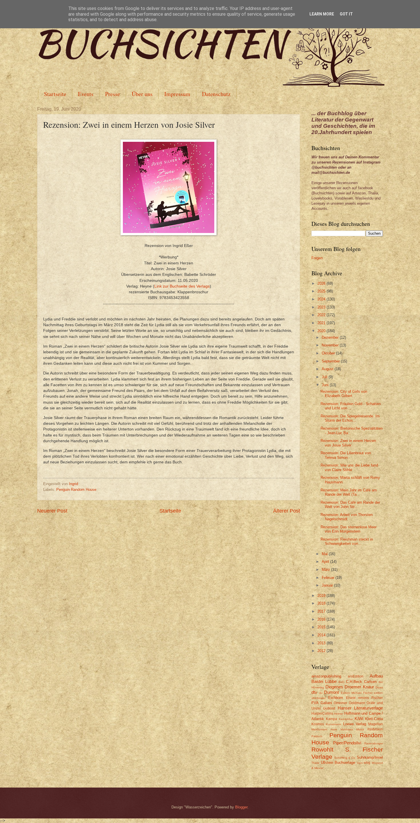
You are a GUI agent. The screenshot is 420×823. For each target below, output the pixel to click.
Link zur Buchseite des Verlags (182, 286)
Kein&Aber (346, 719)
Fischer (377, 698)
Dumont (331, 692)
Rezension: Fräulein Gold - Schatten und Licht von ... (351, 406)
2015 (322, 627)
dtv (314, 692)
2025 (322, 291)
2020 (322, 331)
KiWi (359, 718)
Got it (346, 14)
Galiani (326, 703)
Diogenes (334, 686)
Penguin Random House (76, 489)
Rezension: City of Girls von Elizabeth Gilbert (344, 393)
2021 (322, 323)
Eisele (351, 698)
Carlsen (370, 681)
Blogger (241, 807)
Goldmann (357, 703)
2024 (322, 299)
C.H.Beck (354, 681)
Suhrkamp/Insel (370, 757)
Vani (360, 762)
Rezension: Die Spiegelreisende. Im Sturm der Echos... (350, 418)
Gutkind (329, 708)
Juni (326, 385)
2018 (322, 603)
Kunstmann (333, 724)
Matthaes (347, 729)
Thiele (315, 762)
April (326, 561)
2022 (322, 315)
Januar (328, 585)
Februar (328, 577)
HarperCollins (322, 713)
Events (85, 94)
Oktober (329, 353)
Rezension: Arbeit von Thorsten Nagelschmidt (347, 517)
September (331, 361)
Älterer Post (286, 511)
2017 (322, 611)
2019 (322, 595)
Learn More (321, 14)
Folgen (317, 258)
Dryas (379, 687)
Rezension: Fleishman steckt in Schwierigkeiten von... (347, 541)
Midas (360, 729)
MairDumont (319, 729)
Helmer (338, 713)
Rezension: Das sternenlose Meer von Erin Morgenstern (349, 529)
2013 (322, 643)
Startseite (55, 94)
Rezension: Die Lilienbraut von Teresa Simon (346, 455)
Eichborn (335, 698)
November (331, 345)
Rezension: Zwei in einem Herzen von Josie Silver (348, 443)
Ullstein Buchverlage (338, 762)
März (326, 569)
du (321, 692)
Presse (112, 94)
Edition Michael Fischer (357, 692)
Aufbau (376, 675)
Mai (325, 554)
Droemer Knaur (359, 686)
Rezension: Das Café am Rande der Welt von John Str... (350, 504)
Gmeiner (340, 703)
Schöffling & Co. (345, 757)
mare (334, 729)
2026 (322, 283)
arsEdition (355, 676)
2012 (322, 651)
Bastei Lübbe (324, 681)
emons (363, 698)
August (328, 369)
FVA (315, 703)
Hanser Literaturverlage (360, 708)
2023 (322, 307)
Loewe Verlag (354, 724)
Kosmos (317, 724)
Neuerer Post (52, 511)
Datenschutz (216, 94)
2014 (322, 635)
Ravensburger (373, 743)
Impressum (177, 94)
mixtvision (375, 729)
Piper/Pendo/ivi (347, 742)
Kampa (331, 719)
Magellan (375, 724)
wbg (367, 762)
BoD (341, 681)
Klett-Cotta (374, 719)
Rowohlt (322, 749)
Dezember (331, 337)
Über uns (142, 94)
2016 (322, 619)
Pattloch (316, 736)
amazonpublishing (326, 676)
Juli (325, 377)
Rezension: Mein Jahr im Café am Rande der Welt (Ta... (349, 492)
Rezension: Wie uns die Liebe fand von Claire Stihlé (349, 467)
